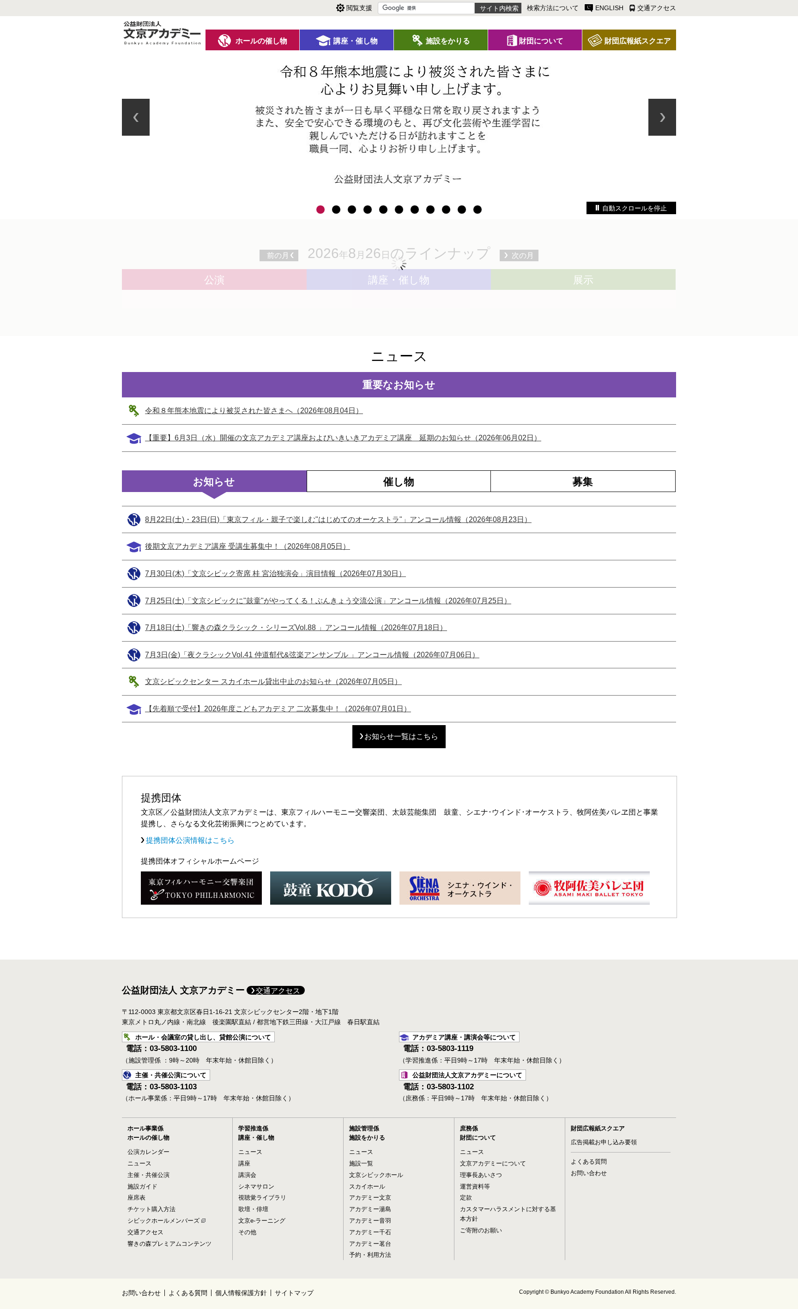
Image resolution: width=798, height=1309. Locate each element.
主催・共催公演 (148, 1174)
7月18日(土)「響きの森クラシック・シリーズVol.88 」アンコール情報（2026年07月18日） (296, 627)
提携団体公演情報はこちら (189, 840)
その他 (247, 1232)
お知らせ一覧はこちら (401, 736)
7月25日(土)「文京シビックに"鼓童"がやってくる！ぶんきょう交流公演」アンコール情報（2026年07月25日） (328, 601)
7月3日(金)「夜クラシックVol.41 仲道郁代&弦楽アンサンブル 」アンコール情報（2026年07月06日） (312, 655)
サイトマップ (294, 1293)
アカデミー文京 (370, 1197)
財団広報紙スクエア (598, 1128)
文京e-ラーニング (261, 1220)
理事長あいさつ (481, 1174)
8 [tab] (430, 209)
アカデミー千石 (370, 1232)
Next (662, 117)
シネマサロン (256, 1186)
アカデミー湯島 (370, 1209)
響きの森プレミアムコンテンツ (169, 1243)
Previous (136, 117)
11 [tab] (477, 209)
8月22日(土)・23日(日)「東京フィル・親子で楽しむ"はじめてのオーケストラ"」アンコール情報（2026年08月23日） (338, 519)
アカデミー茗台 (370, 1243)
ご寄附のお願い (481, 1230)
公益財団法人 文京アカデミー (183, 990)
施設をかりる (367, 1137)
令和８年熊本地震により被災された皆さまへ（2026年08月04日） (254, 410)
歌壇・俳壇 (253, 1209)
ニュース (139, 1163)
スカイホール (367, 1186)
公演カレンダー (148, 1151)
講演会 (247, 1174)
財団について (478, 1137)
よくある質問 (589, 1161)
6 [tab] (399, 209)
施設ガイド (142, 1186)
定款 (466, 1197)
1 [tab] (320, 209)
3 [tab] (352, 209)
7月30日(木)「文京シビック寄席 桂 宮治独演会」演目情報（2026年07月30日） (275, 573)
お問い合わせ (589, 1173)
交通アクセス (278, 991)
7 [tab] (414, 209)
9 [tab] (446, 209)
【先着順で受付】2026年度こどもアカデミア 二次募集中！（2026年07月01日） (278, 709)
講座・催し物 (256, 1137)
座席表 (136, 1197)
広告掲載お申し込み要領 (604, 1142)
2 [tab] (336, 209)
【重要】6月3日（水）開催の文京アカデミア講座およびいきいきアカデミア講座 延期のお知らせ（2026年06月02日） (343, 438)
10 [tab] (461, 209)
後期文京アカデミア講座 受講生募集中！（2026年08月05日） (247, 546)
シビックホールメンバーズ (163, 1220)
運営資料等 (475, 1186)
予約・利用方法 (370, 1254)
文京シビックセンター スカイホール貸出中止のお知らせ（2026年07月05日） (273, 681)
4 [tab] (367, 209)
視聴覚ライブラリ (262, 1197)
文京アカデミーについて (493, 1163)
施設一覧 (361, 1163)
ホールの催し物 (148, 1137)
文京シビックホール (376, 1174)
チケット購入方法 (151, 1209)
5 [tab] (383, 209)
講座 (244, 1163)
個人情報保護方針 (241, 1293)
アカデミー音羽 (370, 1220)
